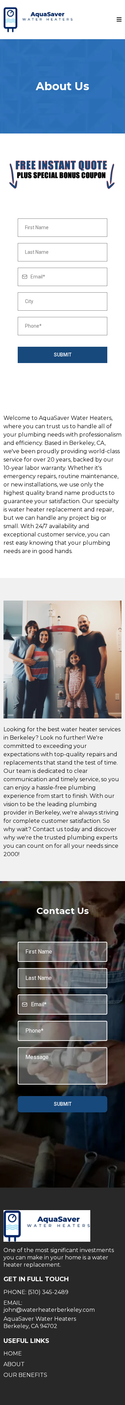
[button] (119, 20)
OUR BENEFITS (25, 1375)
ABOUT (14, 1364)
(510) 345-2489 (48, 1292)
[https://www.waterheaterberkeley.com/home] (38, 19)
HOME (12, 1353)
